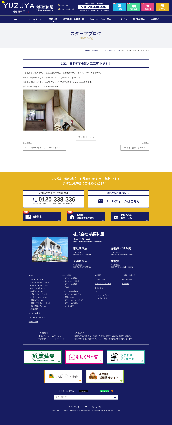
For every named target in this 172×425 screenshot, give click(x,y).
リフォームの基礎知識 (67, 9)
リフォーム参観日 (71, 284)
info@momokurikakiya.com (90, 241)
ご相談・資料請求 (128, 275)
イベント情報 (64, 5)
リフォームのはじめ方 (72, 294)
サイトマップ (73, 407)
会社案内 (155, 19)
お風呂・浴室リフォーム (40, 285)
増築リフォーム (37, 300)
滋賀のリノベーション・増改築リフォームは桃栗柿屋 (73, 410)
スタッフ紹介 (100, 279)
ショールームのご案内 (100, 19)
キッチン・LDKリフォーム (41, 282)
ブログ (97, 292)
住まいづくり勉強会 (71, 281)
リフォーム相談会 (71, 278)
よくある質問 (69, 306)
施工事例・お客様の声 (73, 19)
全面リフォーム (37, 291)
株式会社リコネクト (114, 410)
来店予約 (125, 284)
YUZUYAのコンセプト (37, 317)
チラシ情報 (99, 288)
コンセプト (122, 19)
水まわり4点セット (38, 288)
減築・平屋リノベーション (41, 303)
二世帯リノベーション (39, 297)
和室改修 (34, 309)
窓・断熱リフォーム (38, 306)
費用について (69, 297)
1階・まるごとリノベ (39, 294)
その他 (66, 287)
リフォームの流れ (71, 303)
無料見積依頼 (127, 279)
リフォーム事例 (34, 313)
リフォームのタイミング (73, 300)
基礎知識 (53, 19)
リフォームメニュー (34, 19)
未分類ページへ (86, 137)
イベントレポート (104, 298)
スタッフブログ (103, 295)
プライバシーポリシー (94, 407)
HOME (16, 19)
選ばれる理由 (139, 19)
